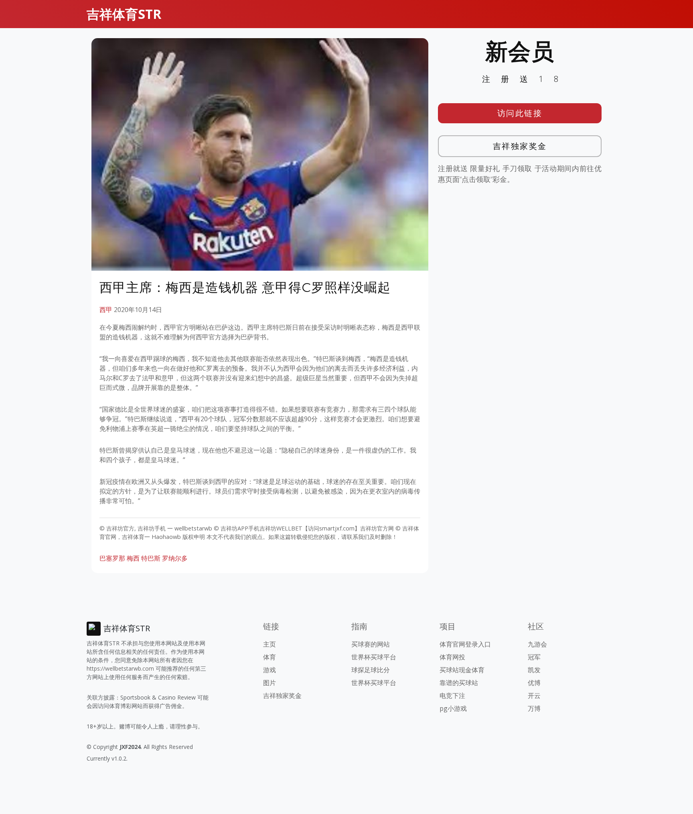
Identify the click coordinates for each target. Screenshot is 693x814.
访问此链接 (520, 113)
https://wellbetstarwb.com (120, 668)
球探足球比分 (370, 669)
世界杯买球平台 (373, 657)
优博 (534, 682)
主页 (269, 644)
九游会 (537, 644)
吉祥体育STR (124, 13)
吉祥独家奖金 (520, 146)
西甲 (105, 309)
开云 (534, 695)
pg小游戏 (453, 708)
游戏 (269, 669)
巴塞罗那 (112, 558)
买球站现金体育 (462, 669)
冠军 (534, 657)
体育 (269, 657)
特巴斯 (150, 558)
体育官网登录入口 (465, 644)
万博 (534, 708)
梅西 (133, 558)
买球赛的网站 (370, 644)
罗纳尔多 (175, 558)
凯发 (534, 669)
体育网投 (452, 657)
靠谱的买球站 (459, 682)
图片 (269, 682)
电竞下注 (452, 695)
